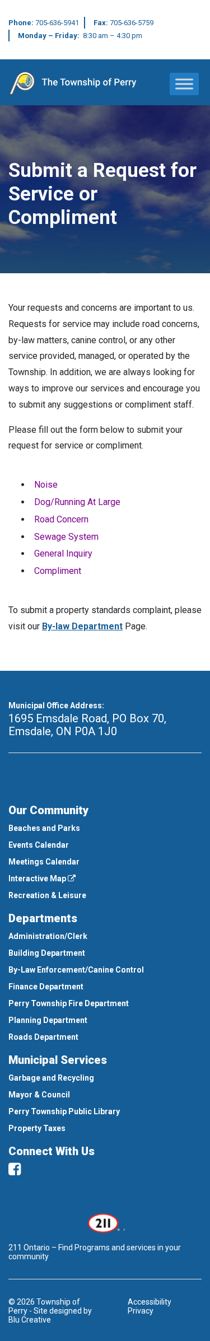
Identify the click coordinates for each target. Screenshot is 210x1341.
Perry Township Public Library (64, 1111)
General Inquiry (63, 553)
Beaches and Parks (44, 828)
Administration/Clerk (47, 936)
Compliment (57, 571)
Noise (46, 484)
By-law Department (82, 626)
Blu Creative (29, 1319)
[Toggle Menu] (184, 83)
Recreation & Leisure (47, 895)
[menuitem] (105, 828)
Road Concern (61, 519)
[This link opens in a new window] (105, 1221)
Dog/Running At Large (77, 502)
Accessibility (149, 1301)
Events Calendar (38, 844)
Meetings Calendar (44, 861)
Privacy (140, 1310)
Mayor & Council (39, 1094)
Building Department (46, 952)
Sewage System (66, 536)
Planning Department (47, 1020)
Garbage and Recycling (51, 1077)
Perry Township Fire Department (68, 1003)
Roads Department (43, 1036)
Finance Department (45, 986)
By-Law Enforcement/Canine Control (76, 969)
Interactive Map (38, 878)
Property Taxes (37, 1128)
